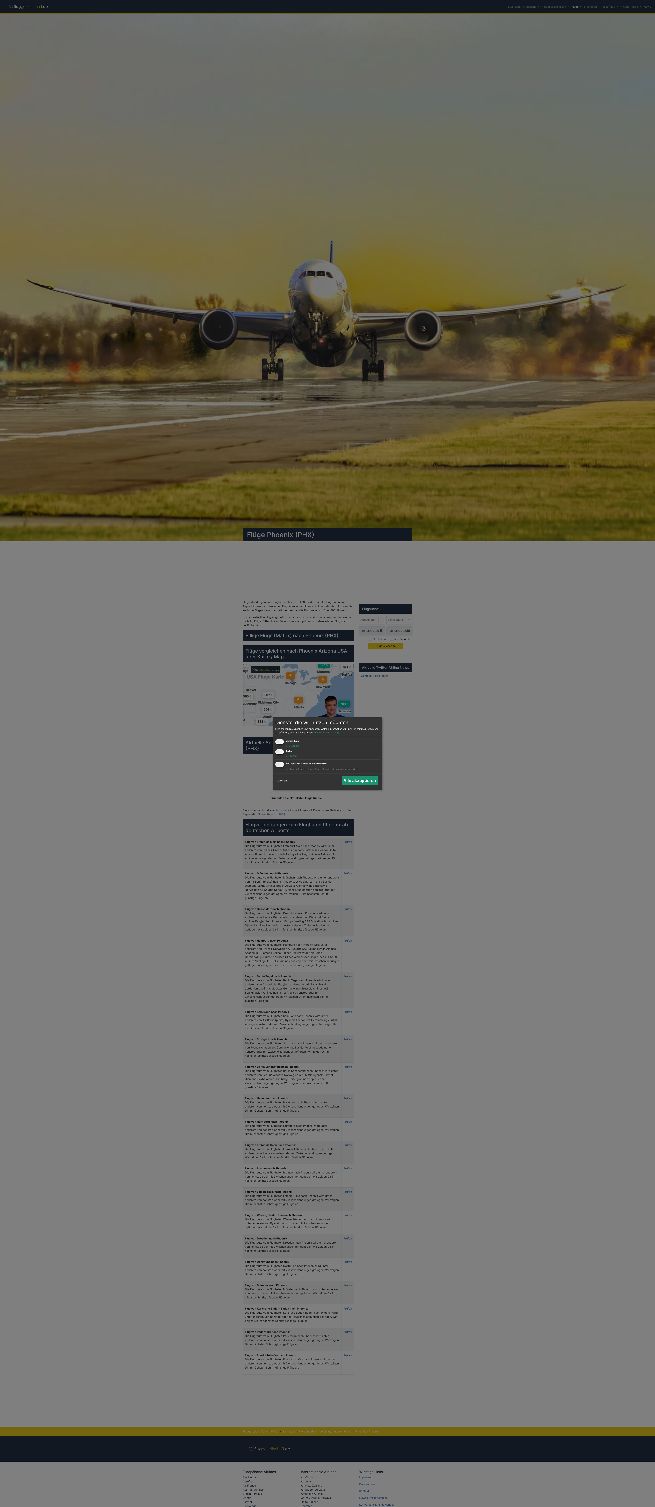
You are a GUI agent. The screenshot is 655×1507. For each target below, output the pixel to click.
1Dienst (291, 755)
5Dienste (292, 745)
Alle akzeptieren (359, 780)
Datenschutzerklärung (326, 732)
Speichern (282, 780)
